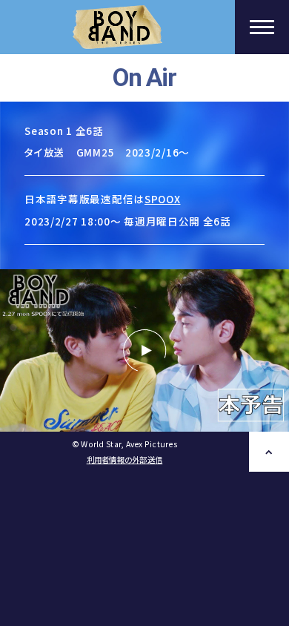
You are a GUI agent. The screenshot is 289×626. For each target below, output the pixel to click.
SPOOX (162, 198)
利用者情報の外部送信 (125, 459)
